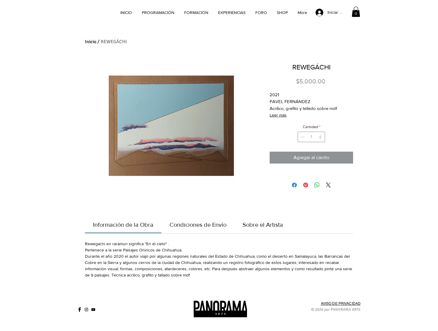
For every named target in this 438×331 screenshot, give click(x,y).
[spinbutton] (311, 137)
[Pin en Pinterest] (305, 185)
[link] (356, 12)
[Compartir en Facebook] (294, 185)
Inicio (90, 42)
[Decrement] (302, 137)
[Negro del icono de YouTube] (93, 309)
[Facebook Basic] (79, 309)
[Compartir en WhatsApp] (317, 185)
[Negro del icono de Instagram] (86, 309)
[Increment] (320, 137)
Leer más (278, 115)
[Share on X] (328, 185)
